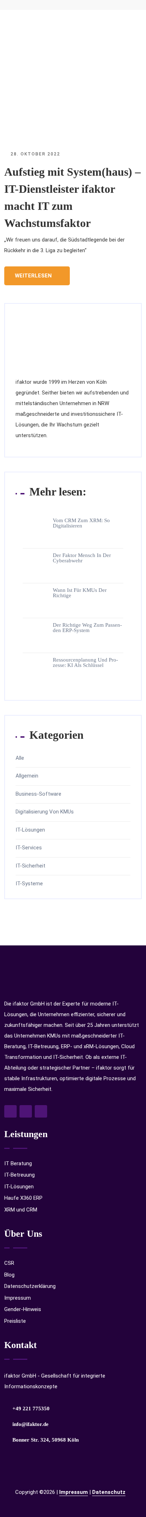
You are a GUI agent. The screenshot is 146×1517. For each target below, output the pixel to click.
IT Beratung (18, 1163)
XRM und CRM (20, 1209)
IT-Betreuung (19, 1175)
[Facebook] (10, 1111)
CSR (9, 1263)
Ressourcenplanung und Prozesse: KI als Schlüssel (85, 662)
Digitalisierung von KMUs (45, 812)
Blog (9, 1275)
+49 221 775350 (31, 1408)
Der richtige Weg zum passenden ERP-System (87, 627)
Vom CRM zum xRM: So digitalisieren (81, 523)
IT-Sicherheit (30, 866)
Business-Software (38, 794)
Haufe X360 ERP (23, 1198)
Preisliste (15, 1321)
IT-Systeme (29, 883)
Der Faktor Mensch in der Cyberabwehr (82, 558)
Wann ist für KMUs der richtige (80, 593)
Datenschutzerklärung (30, 1286)
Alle (20, 758)
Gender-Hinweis (22, 1309)
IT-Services (29, 847)
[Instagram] (25, 1111)
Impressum (17, 1298)
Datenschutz (108, 1492)
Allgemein (27, 776)
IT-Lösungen (30, 830)
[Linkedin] (41, 1111)
